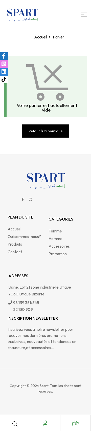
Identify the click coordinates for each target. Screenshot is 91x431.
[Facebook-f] (22, 199)
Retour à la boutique (45, 131)
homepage (37, 36)
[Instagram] (30, 199)
